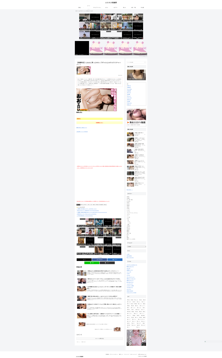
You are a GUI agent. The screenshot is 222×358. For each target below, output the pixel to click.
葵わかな (129, 99)
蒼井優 (128, 94)
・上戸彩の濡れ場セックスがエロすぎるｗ (84, 215)
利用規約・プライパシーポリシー (112, 354)
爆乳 (98, 204)
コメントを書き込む (99, 338)
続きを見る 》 (130, 189)
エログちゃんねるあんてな (132, 264)
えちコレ (128, 275)
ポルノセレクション (131, 277)
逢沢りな (129, 85)
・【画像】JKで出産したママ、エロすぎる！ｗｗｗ (86, 208)
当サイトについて (133, 354)
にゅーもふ (129, 289)
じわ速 (128, 254)
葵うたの (129, 92)
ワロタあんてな (130, 287)
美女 (105, 204)
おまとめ (128, 268)
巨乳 (94, 204)
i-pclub (128, 273)
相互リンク (121, 354)
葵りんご (129, 96)
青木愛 (128, 101)
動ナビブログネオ (130, 257)
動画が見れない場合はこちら (81, 127)
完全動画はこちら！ (99, 122)
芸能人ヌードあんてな (131, 278)
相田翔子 (129, 87)
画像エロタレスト (130, 280)
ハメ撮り (90, 204)
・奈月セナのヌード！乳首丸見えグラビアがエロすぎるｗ (87, 210)
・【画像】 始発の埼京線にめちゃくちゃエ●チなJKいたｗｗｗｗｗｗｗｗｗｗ (91, 212)
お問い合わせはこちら (142, 354)
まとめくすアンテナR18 (131, 292)
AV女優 (79, 204)
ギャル (87, 204)
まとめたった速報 (130, 285)
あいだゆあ (129, 89)
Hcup (83, 204)
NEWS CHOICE (130, 290)
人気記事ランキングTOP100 (82, 131)
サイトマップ (126, 354)
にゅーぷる (129, 271)
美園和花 (102, 204)
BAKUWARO (129, 255)
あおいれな (129, 97)
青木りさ (129, 104)
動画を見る (79, 112)
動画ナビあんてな (130, 266)
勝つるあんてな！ (130, 282)
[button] (107, 263)
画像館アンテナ (130, 270)
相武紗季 (129, 90)
